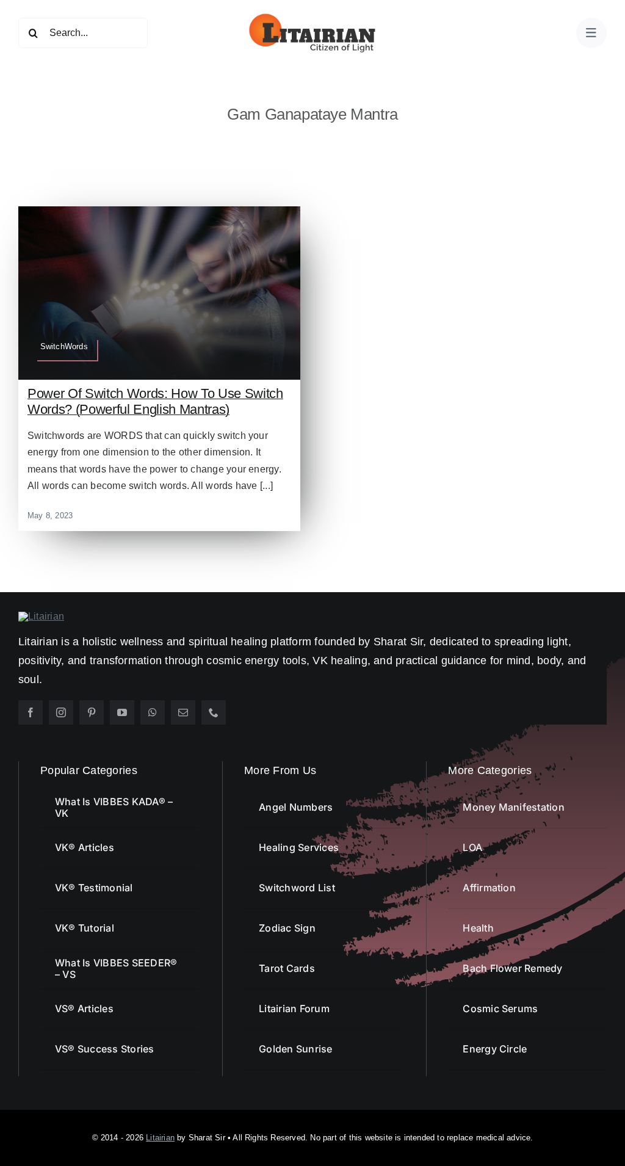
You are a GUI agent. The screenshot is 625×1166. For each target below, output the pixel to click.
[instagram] (61, 712)
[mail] (183, 712)
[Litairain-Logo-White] (41, 616)
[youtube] (122, 712)
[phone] (213, 712)
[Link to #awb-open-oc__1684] (591, 33)
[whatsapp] (152, 712)
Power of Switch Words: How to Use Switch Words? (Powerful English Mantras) (155, 401)
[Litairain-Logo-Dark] (312, 17)
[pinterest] (91, 712)
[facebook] (30, 712)
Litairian (160, 1137)
